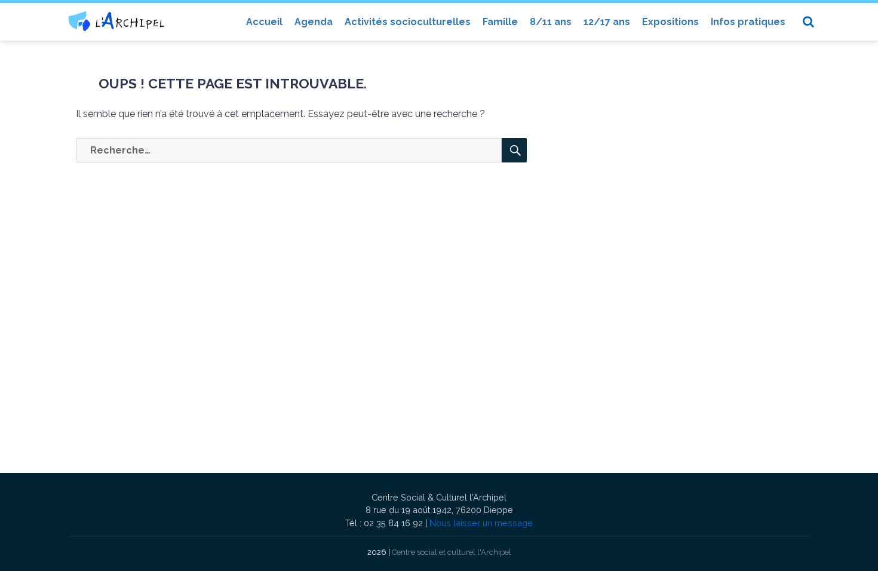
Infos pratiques (748, 21)
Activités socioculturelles (408, 21)
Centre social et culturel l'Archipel (451, 552)
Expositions (670, 21)
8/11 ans (551, 21)
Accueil (264, 21)
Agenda (313, 21)
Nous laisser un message (481, 523)
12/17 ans (607, 21)
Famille (500, 21)
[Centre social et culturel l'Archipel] (116, 21)
